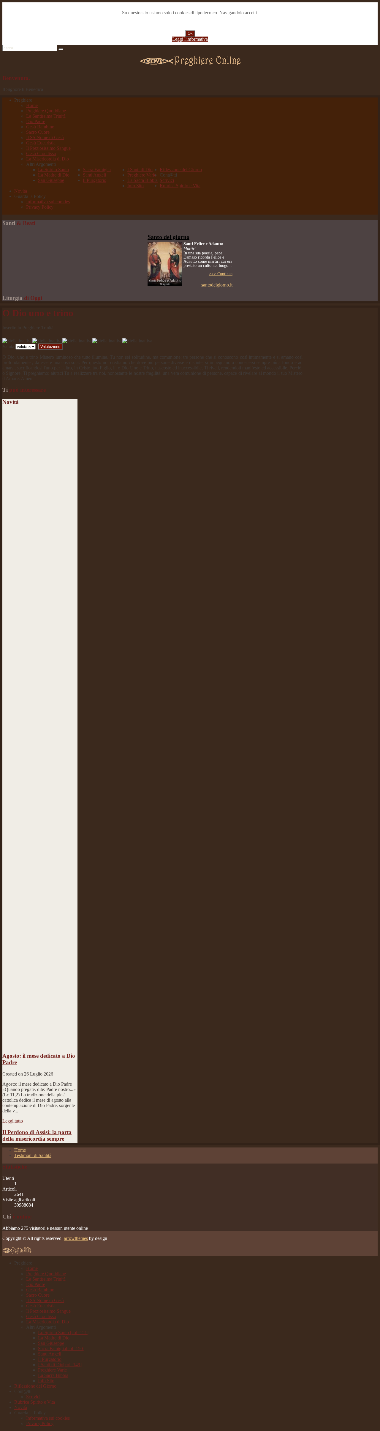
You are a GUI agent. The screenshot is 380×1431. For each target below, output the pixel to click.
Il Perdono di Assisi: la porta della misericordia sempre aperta (37, 1129)
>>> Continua (220, 274)
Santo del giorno (168, 237)
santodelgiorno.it (216, 284)
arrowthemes (76, 1238)
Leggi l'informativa (190, 39)
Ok (190, 33)
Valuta (8, 346)
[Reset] (60, 49)
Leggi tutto (12, 1111)
